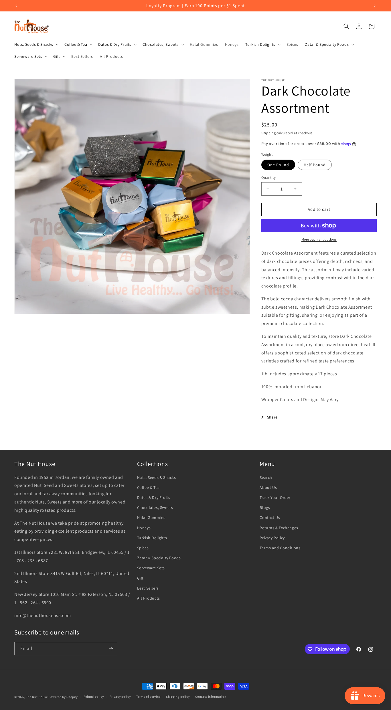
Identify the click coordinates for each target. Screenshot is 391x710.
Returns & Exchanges (279, 527)
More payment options (319, 239)
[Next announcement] (374, 5)
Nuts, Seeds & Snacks (156, 477)
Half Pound (315, 164)
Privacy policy (120, 697)
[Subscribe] (110, 648)
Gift (140, 578)
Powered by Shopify (63, 697)
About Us (268, 487)
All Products (148, 598)
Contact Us (270, 517)
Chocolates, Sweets (155, 507)
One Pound (278, 164)
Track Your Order (275, 497)
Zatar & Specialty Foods (159, 557)
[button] (36, 44)
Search (266, 477)
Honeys (144, 527)
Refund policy (94, 697)
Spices (143, 547)
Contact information (210, 697)
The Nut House (37, 697)
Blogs (265, 507)
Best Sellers (148, 588)
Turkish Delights (152, 537)
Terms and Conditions (280, 547)
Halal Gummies (151, 517)
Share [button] (272, 417)
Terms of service (148, 697)
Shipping (268, 133)
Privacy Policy (272, 537)
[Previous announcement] (16, 5)
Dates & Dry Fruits (153, 497)
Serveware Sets (151, 567)
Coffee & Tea (148, 487)
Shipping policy (178, 697)
